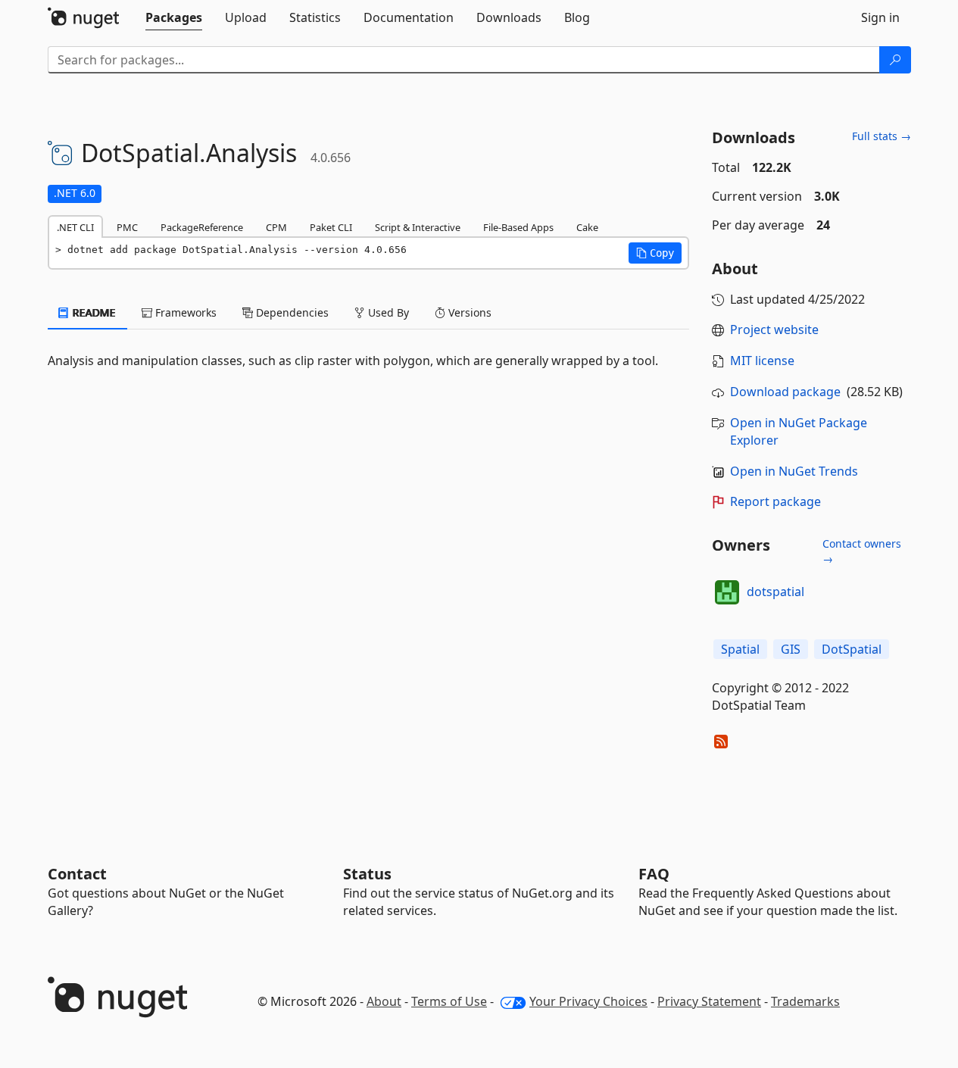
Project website (774, 329)
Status (367, 873)
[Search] (895, 59)
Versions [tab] (468, 312)
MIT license (762, 360)
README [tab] (93, 312)
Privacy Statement (709, 1001)
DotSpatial (852, 649)
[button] (655, 253)
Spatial (740, 649)
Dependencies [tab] (291, 312)
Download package (785, 391)
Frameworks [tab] (184, 312)
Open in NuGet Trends (794, 471)
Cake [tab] (587, 227)
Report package (775, 501)
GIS (790, 649)
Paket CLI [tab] (331, 227)
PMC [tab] (127, 227)
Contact (77, 873)
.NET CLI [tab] (75, 227)
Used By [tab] (387, 312)
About (384, 1001)
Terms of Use (449, 1001)
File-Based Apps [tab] (518, 227)
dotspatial (775, 591)
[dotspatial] (727, 592)
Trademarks (805, 1001)
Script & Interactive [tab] (417, 227)
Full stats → (881, 136)
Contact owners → (861, 551)
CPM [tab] (276, 227)
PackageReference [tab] (202, 227)
